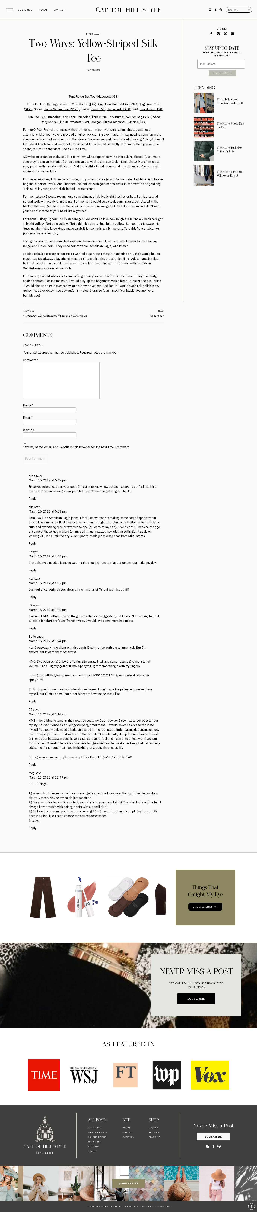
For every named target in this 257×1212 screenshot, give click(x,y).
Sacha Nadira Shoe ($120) (62, 109)
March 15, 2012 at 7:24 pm (48, 641)
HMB (32, 476)
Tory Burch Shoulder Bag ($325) (130, 117)
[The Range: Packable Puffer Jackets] (204, 151)
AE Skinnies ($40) (134, 122)
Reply (32, 499)
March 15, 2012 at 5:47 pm (48, 480)
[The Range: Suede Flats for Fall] (204, 127)
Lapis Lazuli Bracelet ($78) (79, 117)
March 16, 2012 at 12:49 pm (48, 777)
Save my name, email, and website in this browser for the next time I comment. (76, 447)
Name (28, 405)
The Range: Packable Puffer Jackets (229, 149)
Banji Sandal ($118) (54, 122)
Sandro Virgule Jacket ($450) (111, 109)
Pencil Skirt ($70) (151, 109)
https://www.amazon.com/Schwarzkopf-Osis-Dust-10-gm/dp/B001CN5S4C (80, 757)
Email (28, 418)
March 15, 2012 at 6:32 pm (48, 583)
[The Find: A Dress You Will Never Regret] (204, 175)
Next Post (156, 315)
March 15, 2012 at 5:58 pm (48, 511)
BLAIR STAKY (163, 1206)
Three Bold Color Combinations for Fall (230, 101)
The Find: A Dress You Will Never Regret (230, 173)
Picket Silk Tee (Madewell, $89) (97, 96)
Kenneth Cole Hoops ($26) (78, 104)
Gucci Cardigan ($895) (96, 122)
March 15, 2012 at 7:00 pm (48, 610)
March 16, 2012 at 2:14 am (47, 714)
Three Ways (93, 34)
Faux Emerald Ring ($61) (122, 104)
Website (28, 430)
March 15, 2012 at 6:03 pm (48, 556)
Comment (30, 360)
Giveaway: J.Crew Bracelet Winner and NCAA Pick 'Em (56, 315)
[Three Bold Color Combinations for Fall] (204, 103)
